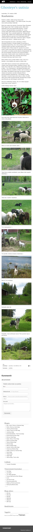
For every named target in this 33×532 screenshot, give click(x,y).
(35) (8, 498)
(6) (8, 493)
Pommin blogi (9, 443)
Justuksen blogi (10, 432)
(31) (8, 501)
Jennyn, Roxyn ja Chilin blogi (13, 430)
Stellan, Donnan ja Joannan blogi (14, 450)
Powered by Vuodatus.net (26, 530)
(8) (8, 496)
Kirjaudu (29, 1)
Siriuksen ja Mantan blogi (12, 448)
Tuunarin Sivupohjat (11, 464)
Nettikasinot (12, 1)
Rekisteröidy (23, 1)
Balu (9, 515)
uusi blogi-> (9, 472)
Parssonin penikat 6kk (11, 481)
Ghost (14, 515)
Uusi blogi (8, 471)
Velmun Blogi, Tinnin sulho (12, 457)
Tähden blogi (9, 454)
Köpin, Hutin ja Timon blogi (12, 438)
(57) (8, 500)
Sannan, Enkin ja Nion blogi (12, 447)
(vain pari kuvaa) (10, 479)
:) (6, 486)
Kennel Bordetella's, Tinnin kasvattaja (15, 433)
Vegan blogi (9, 455)
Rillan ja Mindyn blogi (11, 445)
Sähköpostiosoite (10, 391)
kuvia (7, 477)
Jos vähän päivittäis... (11, 474)
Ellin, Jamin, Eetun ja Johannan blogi (15, 425)
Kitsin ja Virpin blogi (11, 437)
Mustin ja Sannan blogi (11, 440)
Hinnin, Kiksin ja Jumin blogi (13, 427)
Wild (17, 515)
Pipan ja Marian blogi (11, 442)
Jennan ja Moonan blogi (11, 428)
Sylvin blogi (9, 452)
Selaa (18, 1)
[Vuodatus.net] (6, 528)
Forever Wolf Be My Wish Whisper (14, 476)
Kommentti (5, 401)
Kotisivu (15, 396)
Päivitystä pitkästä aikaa (12, 484)
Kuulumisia (7, 16)
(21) (8, 495)
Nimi (4, 386)
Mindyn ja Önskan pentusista (13, 483)
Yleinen (10, 368)
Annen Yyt (6, 515)
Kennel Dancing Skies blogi (12, 435)
